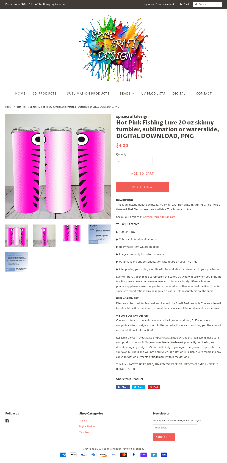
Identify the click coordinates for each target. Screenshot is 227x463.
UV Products (153, 94)
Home (20, 94)
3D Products (45, 94)
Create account (165, 4)
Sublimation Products (88, 94)
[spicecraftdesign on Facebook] (7, 421)
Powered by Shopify (133, 448)
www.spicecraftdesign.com (159, 216)
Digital (179, 94)
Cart (186, 4)
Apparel (83, 420)
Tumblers (84, 432)
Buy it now (142, 187)
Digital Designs (87, 426)
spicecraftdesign (112, 448)
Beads (126, 94)
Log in (146, 4)
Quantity (121, 154)
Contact (204, 94)
